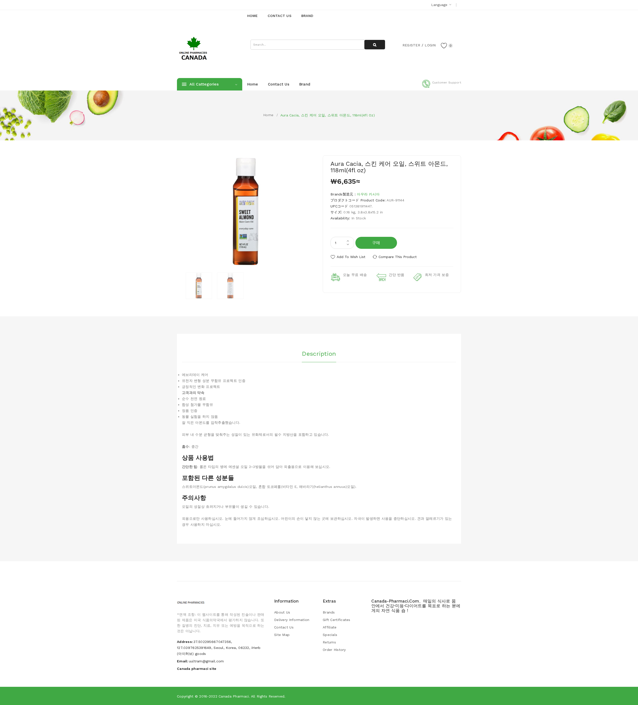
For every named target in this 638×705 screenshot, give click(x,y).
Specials (330, 635)
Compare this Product (398, 257)
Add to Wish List (351, 257)
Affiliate (330, 627)
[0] (444, 45)
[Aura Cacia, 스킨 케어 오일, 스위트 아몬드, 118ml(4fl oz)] (199, 285)
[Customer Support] (441, 86)
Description (319, 353)
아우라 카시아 (368, 194)
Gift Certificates (336, 620)
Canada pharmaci (234, 696)
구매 (376, 242)
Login (430, 45)
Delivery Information (292, 620)
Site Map (282, 635)
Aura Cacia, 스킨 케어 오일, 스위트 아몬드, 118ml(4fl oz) (327, 115)
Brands (329, 612)
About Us (282, 612)
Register (411, 45)
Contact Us (284, 627)
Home (268, 115)
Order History (334, 650)
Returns (329, 642)
